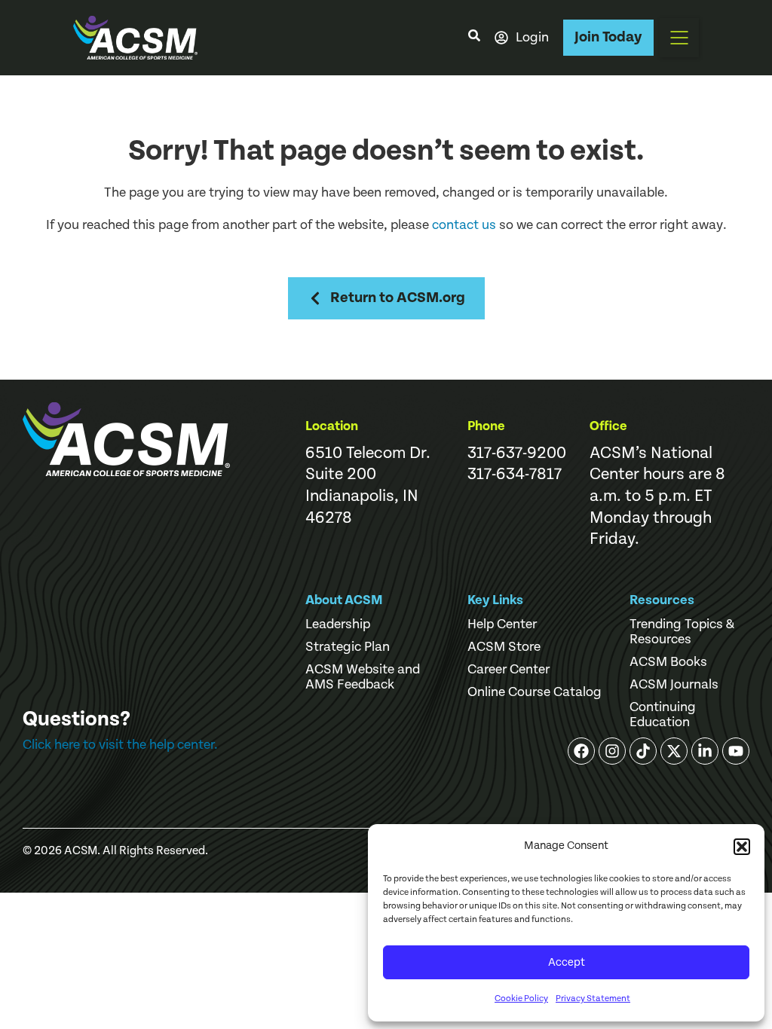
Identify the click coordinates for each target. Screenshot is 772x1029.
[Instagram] (612, 751)
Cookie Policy (521, 998)
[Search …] (474, 37)
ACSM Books (668, 662)
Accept (566, 962)
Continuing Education (663, 715)
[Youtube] (735, 751)
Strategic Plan (347, 647)
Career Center (508, 669)
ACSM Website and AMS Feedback (362, 677)
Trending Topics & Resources (682, 632)
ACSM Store (504, 647)
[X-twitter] (674, 751)
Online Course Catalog (534, 692)
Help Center (502, 624)
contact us (464, 225)
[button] (741, 846)
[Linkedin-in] (704, 751)
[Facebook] (581, 751)
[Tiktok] (643, 751)
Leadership (337, 624)
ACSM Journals (674, 684)
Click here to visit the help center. (120, 745)
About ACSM (344, 600)
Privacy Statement (593, 998)
